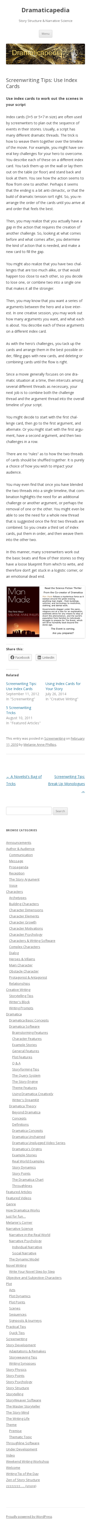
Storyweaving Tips (23, 1357)
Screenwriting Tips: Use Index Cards (21, 686)
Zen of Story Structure (23, 1479)
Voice (13, 885)
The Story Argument (24, 879)
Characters (14, 891)
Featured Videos (18, 1198)
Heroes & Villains (22, 959)
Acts (12, 1290)
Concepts (19, 1118)
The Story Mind (17, 1412)
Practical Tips (16, 1326)
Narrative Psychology (25, 1241)
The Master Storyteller (23, 1406)
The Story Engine (25, 1081)
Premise (15, 1430)
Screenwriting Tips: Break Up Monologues (66, 783)
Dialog (14, 953)
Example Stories (24, 1044)
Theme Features (24, 1087)
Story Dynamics (24, 1167)
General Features (25, 1051)
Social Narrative (24, 1253)
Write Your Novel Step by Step (32, 1271)
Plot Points (17, 1302)
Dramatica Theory (22, 1106)
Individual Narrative (27, 1247)
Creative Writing (18, 989)
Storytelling (14, 1394)
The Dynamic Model (24, 1259)
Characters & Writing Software (32, 940)
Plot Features (22, 1057)
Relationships (19, 983)
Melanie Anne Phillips (40, 744)
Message (16, 861)
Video (10, 1455)
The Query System (26, 1075)
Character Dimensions (26, 910)
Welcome (13, 1467)
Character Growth (22, 922)
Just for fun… (16, 1216)
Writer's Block (19, 1002)
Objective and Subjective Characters (34, 1277)
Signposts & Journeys (25, 1320)
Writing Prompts (21, 1008)
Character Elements (24, 916)
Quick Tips (17, 1332)
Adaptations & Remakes (27, 1351)
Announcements (18, 842)
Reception (17, 873)
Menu (46, 33)
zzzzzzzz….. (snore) (21, 1486)
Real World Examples (28, 1161)
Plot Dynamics (20, 1296)
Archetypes (18, 897)
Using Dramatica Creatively (32, 1093)
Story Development (21, 1345)
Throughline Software (22, 1443)
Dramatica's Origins (27, 1149)
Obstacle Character (24, 971)
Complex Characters (24, 946)
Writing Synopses (22, 1363)
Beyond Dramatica (26, 1112)
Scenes (14, 1308)
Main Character (21, 965)
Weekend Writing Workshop (27, 1461)
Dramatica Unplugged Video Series (38, 1142)
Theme (11, 1424)
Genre (11, 1204)
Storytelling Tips (21, 995)
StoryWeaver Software (23, 1400)
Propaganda (18, 867)
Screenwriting (54, 738)
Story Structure (17, 1388)
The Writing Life (18, 1418)
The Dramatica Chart (27, 1179)
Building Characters (24, 904)
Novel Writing (16, 1265)
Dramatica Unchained (28, 1136)
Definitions (20, 1124)
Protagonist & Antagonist (28, 977)
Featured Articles (19, 1191)
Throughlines (22, 1185)
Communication (21, 854)
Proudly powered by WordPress (29, 1517)
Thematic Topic (20, 1437)
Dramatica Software (24, 1026)
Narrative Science (19, 1228)
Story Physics (16, 1369)
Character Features (27, 1038)
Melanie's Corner (19, 1222)
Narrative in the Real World (29, 1234)
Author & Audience (20, 848)
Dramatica (14, 1014)
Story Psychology (19, 1381)
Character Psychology (25, 934)
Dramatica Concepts (27, 1130)
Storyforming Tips (25, 1069)
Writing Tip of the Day (22, 1473)
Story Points (21, 1173)
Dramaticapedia (45, 10)
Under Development (21, 1449)
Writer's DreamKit (25, 1100)
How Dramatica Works (23, 1210)
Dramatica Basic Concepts (29, 1020)
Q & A (16, 1063)
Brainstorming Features (30, 1032)
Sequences (18, 1314)
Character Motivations (26, 928)
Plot (9, 1283)
